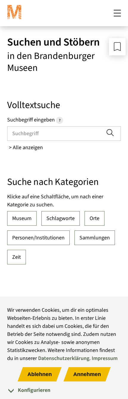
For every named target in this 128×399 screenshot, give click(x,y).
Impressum (105, 358)
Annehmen (87, 374)
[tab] (64, 390)
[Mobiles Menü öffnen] (117, 13)
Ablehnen (39, 374)
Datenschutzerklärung (63, 358)
